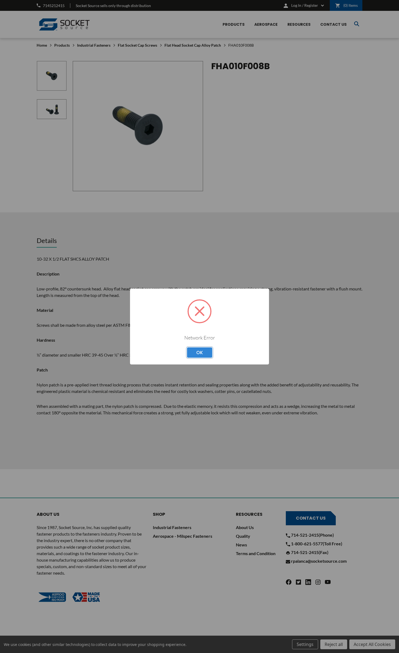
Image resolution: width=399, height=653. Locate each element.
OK (199, 352)
